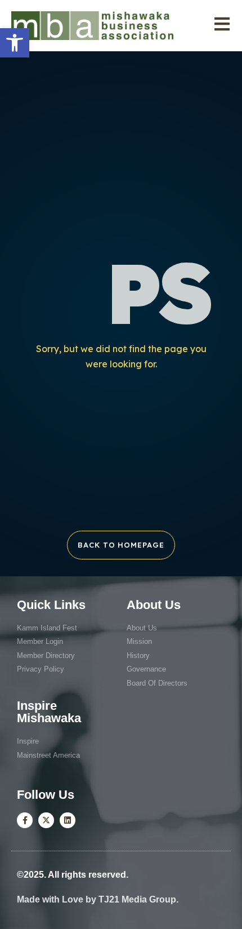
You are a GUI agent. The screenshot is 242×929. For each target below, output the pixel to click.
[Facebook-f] (25, 820)
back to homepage (121, 544)
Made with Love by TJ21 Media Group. (97, 899)
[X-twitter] (46, 820)
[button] (14, 42)
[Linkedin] (67, 820)
